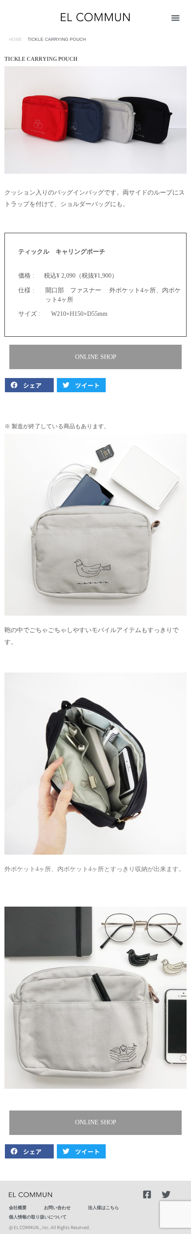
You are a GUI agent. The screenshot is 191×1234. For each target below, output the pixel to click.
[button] (175, 17)
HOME (15, 39)
